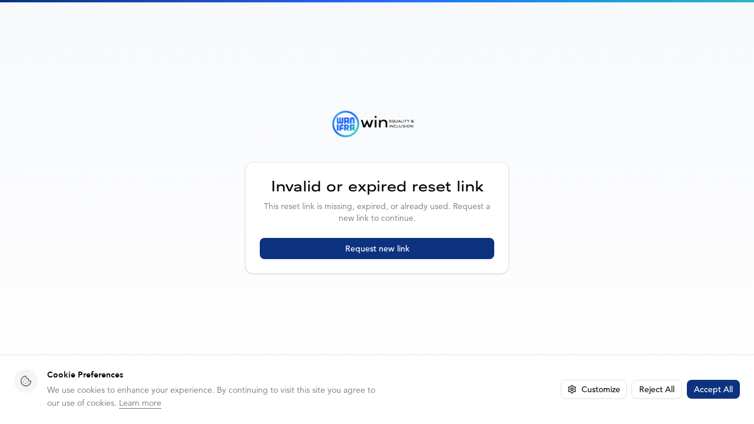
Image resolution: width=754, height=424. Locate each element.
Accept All (713, 389)
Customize (600, 389)
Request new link (377, 248)
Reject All (656, 389)
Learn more (140, 403)
